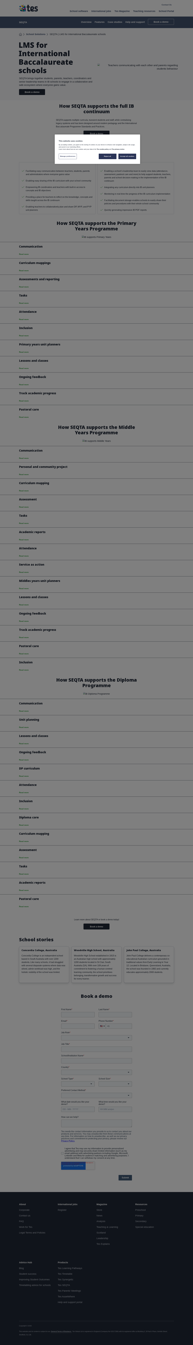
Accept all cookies (127, 156)
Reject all (107, 156)
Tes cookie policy (103, 149)
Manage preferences (67, 156)
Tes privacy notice (118, 149)
